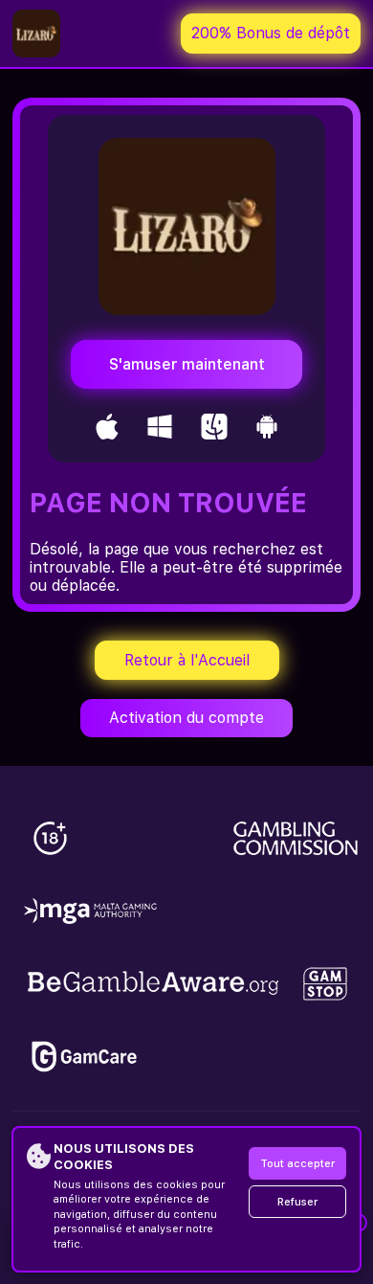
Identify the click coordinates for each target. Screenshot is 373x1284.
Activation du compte (186, 718)
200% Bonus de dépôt (270, 33)
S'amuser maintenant (187, 364)
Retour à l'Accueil (187, 660)
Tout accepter (297, 1164)
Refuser (297, 1202)
